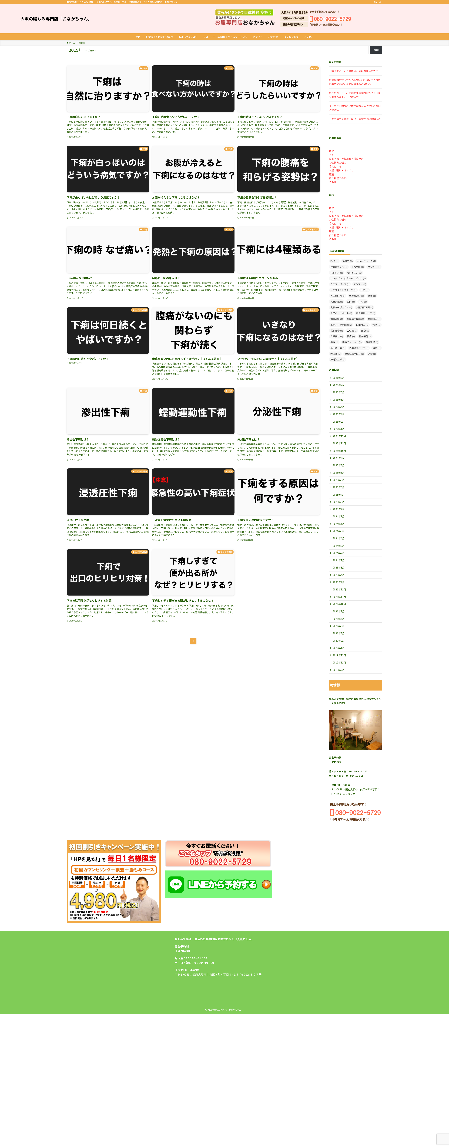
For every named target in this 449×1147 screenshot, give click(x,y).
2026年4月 (339, 407)
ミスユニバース (340, 284)
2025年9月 (339, 458)
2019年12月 (339, 655)
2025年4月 (339, 494)
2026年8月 (339, 377)
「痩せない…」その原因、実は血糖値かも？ (353, 71)
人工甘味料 (337, 295)
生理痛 (352, 330)
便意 (372, 295)
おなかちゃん (338, 266)
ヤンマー (360, 284)
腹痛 (331, 174)
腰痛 (351, 336)
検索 (376, 50)
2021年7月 (339, 611)
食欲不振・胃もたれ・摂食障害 (346, 158)
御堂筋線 (336, 319)
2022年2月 (339, 582)
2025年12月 (339, 436)
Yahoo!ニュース (366, 261)
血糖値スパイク (358, 348)
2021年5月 (339, 626)
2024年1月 (339, 560)
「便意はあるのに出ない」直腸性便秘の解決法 (355, 119)
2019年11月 (339, 662)
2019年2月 (339, 670)
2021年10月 (339, 604)
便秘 (331, 150)
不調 (364, 290)
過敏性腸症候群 (354, 353)
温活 (376, 324)
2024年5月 (339, 531)
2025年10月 (339, 450)
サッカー (374, 266)
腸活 (334, 342)
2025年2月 (339, 509)
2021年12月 (339, 589)
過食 (372, 353)
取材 (363, 301)
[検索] (380, 2)
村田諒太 (374, 319)
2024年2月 (339, 553)
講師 (376, 348)
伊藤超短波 (356, 295)
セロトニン (354, 272)
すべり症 (357, 266)
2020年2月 (339, 640)
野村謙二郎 (337, 359)
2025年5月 (339, 487)
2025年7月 (339, 472)
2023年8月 (339, 567)
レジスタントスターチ (343, 290)
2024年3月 (339, 545)
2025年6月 (339, 480)
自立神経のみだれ (339, 178)
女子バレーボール (341, 313)
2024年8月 (339, 516)
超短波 (335, 353)
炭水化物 (336, 330)
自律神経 (372, 342)
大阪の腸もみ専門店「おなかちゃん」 (56, 19)
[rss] (375, 2)
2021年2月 (339, 633)
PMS (334, 261)
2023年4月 (339, 575)
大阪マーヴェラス (341, 307)
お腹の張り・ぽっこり (341, 170)
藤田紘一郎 (337, 348)
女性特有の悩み (337, 162)
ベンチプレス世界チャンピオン (348, 278)
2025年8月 (339, 465)
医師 (351, 301)
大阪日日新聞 (364, 307)
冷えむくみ (335, 166)
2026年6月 (339, 392)
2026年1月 (339, 428)
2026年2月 (339, 421)
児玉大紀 (336, 301)
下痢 (331, 154)
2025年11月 (339, 443)
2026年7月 (339, 385)
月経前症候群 (355, 319)
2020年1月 (339, 648)
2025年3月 (339, 502)
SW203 (347, 261)
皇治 (365, 330)
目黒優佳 (336, 336)
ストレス (336, 272)
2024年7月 (339, 523)
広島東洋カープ (365, 313)
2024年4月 (339, 538)
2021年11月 (339, 597)
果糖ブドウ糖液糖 (341, 324)
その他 (332, 182)
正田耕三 (362, 324)
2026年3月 (339, 414)
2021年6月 (339, 618)
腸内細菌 (365, 336)
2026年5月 (339, 399)
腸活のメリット (352, 342)
